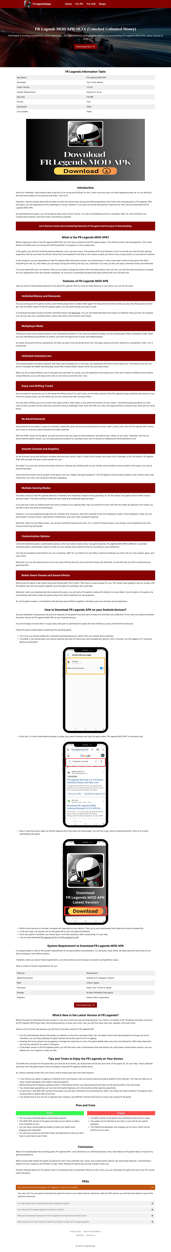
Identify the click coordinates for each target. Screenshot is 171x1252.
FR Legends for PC (49, 937)
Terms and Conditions (92, 1231)
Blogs (102, 4)
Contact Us (90, 1235)
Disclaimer (80, 1235)
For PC (79, 4)
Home (68, 4)
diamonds (75, 313)
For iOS (91, 4)
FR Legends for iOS (69, 937)
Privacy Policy (75, 1231)
